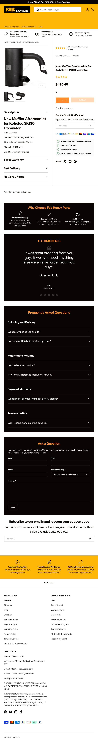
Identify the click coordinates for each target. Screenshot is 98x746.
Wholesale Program (60, 624)
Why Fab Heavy (36, 17)
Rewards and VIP (58, 619)
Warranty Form (57, 610)
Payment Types (11, 624)
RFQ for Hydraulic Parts (61, 634)
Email (53, 458)
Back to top (49, 583)
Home (6, 42)
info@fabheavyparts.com (22, 669)
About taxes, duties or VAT (15, 643)
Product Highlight (59, 639)
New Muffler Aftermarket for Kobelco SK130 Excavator (24, 42)
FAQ (40, 26)
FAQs (85, 17)
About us (8, 605)
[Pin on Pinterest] (75, 161)
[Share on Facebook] (70, 161)
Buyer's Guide (52, 17)
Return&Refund (11, 619)
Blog (6, 610)
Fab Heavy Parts (14, 737)
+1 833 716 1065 (17, 656)
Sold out (82, 100)
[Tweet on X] (64, 161)
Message (11, 481)
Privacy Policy (10, 634)
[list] (26, 68)
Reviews (64, 17)
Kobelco (59, 56)
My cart (7, 22)
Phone (10, 469)
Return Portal (57, 605)
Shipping (8, 615)
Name (10, 458)
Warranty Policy (11, 629)
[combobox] (57, 9)
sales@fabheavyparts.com (22, 673)
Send (13, 508)
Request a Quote (11, 26)
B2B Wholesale (29, 26)
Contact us (76, 17)
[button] (61, 77)
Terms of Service (11, 639)
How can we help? (58, 469)
